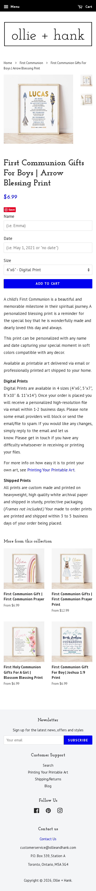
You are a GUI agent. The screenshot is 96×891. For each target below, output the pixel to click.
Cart (88, 6)
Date (8, 238)
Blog (48, 786)
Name (9, 216)
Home (8, 63)
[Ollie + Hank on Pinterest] (48, 811)
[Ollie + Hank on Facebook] (36, 811)
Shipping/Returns (48, 779)
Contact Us (48, 839)
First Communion (31, 63)
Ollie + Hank (62, 880)
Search (48, 765)
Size (7, 260)
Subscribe (78, 740)
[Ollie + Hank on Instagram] (60, 811)
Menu (14, 6)
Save (12, 209)
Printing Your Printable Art (51, 470)
